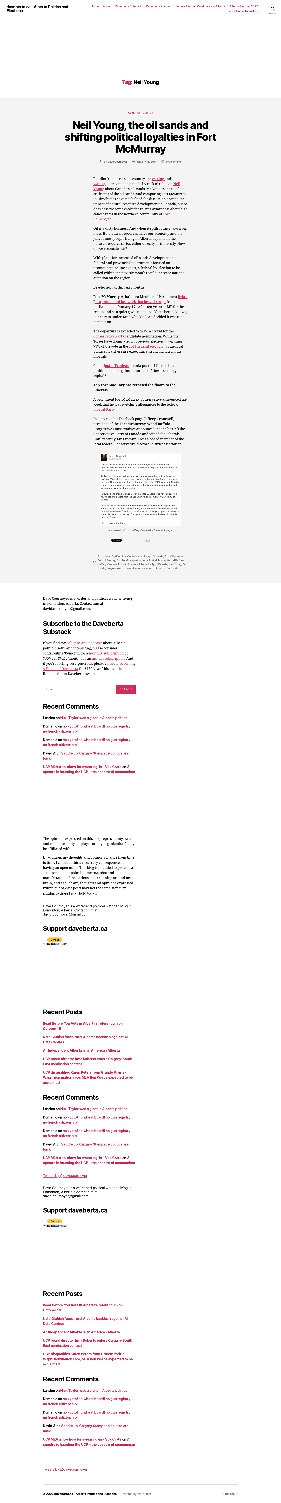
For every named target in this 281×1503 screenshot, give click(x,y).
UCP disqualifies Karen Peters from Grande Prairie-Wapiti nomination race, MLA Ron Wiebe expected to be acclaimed (88, 1077)
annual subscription (108, 658)
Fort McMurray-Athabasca (132, 560)
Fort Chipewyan (174, 556)
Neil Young (175, 564)
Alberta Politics (140, 112)
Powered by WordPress (136, 1494)
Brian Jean (104, 556)
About (107, 6)
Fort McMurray (106, 560)
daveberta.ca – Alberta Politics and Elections (85, 1494)
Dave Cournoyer (117, 161)
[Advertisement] (140, 55)
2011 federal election (146, 346)
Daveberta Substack (128, 6)
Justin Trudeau (129, 564)
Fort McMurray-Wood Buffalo (166, 560)
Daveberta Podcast (159, 6)
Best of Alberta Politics (243, 11)
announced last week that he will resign (134, 302)
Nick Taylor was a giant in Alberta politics (93, 718)
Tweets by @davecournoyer (65, 1176)
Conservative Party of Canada (145, 556)
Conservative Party (108, 336)
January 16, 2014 (146, 161)
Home (95, 6)
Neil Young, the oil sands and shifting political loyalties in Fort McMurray (140, 137)
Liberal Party (103, 409)
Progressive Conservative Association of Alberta (136, 568)
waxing (158, 179)
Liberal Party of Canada (153, 564)
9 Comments (173, 161)
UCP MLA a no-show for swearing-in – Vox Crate (82, 767)
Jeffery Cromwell (108, 564)
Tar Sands (172, 568)
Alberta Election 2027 (243, 6)
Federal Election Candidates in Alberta (200, 6)
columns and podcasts (84, 643)
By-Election (119, 556)
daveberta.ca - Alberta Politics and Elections (37, 9)
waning (99, 184)
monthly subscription (106, 653)
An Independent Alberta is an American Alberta (81, 1050)
